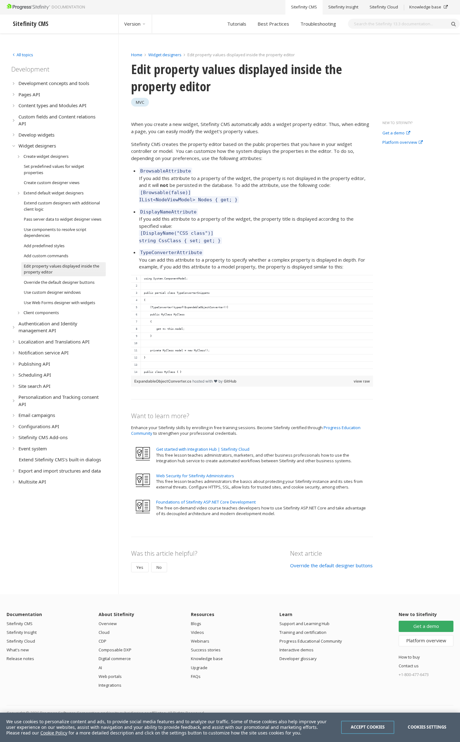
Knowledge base (425, 7)
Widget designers (165, 55)
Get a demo (393, 133)
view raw (362, 381)
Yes (139, 567)
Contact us (409, 666)
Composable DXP (115, 650)
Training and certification (302, 632)
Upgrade (199, 667)
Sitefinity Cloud (384, 7)
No (159, 567)
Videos (197, 632)
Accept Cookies (368, 727)
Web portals (110, 676)
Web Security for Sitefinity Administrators (195, 476)
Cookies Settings (427, 727)
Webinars (200, 641)
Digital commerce (115, 658)
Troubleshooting (318, 24)
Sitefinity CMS (304, 7)
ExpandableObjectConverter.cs (163, 381)
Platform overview (399, 142)
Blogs (196, 623)
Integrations (110, 685)
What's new (18, 650)
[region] (252, 325)
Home (136, 55)
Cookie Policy (53, 733)
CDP (102, 641)
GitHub (230, 381)
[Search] (453, 24)
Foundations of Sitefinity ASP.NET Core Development (206, 502)
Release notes (20, 658)
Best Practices (273, 24)
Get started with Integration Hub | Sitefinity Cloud (202, 449)
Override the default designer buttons (331, 565)
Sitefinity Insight (343, 7)
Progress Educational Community (310, 641)
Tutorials (236, 24)
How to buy (409, 657)
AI (100, 667)
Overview (108, 623)
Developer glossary (298, 658)
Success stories (206, 650)
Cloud (104, 632)
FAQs (196, 676)
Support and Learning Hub (304, 623)
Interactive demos (296, 650)
